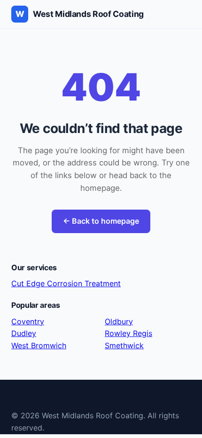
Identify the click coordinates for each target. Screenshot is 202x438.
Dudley (23, 333)
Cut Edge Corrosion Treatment (66, 283)
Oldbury (119, 321)
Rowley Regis (128, 333)
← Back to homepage (101, 221)
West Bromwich (38, 345)
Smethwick (124, 345)
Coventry (27, 321)
